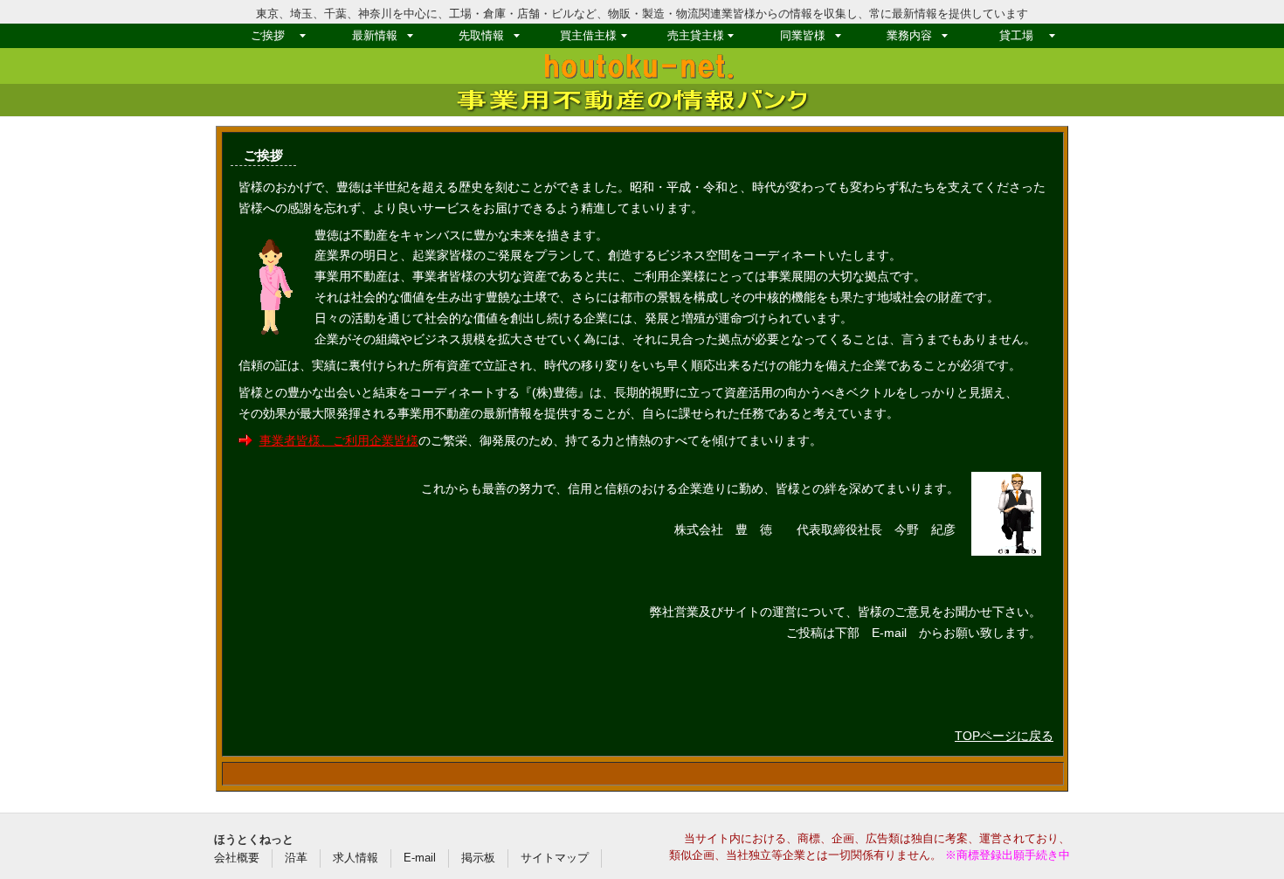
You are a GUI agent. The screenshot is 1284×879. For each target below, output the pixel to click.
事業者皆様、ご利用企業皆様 (338, 440)
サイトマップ (555, 858)
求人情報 (355, 858)
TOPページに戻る (1004, 736)
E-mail (420, 858)
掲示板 (478, 858)
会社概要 (236, 858)
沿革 (296, 858)
